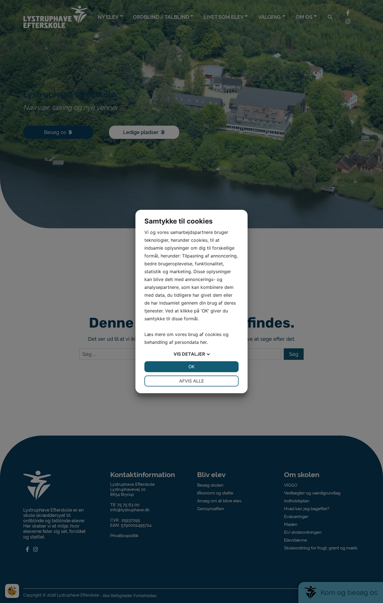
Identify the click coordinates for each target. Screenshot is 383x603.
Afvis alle (191, 381)
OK (191, 366)
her (203, 342)
